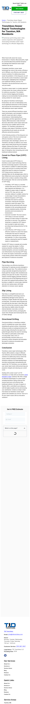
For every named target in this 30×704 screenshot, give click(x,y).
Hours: (6, 637)
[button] (10, 8)
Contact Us (7, 675)
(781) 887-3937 (19, 12)
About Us (6, 664)
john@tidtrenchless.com (15, 634)
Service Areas (8, 668)
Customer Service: (10, 646)
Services (6, 666)
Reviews (6, 672)
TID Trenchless (8, 631)
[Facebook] (5, 655)
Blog (5, 670)
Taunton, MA (7, 702)
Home (4, 20)
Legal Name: (8, 649)
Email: (6, 634)
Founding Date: (8, 651)
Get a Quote (19, 8)
